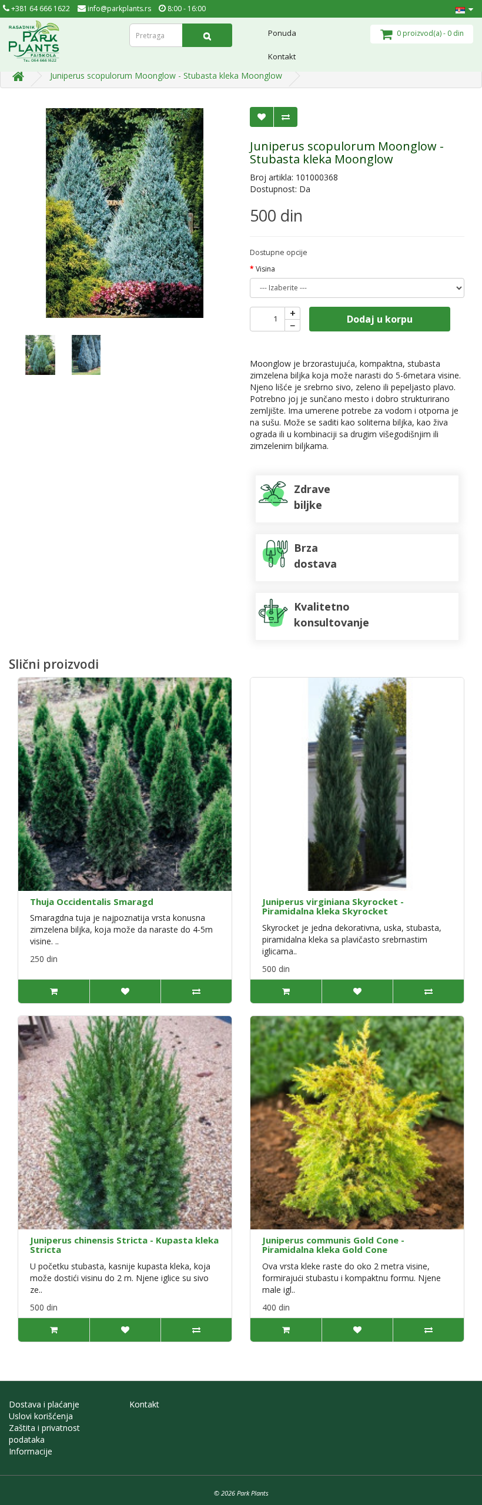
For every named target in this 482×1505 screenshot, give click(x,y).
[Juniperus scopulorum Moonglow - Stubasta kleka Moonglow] (125, 213)
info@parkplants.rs (118, 9)
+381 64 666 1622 (39, 9)
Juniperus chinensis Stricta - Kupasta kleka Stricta (124, 1245)
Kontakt (282, 56)
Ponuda (282, 33)
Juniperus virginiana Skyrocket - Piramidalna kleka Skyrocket (333, 906)
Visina (265, 269)
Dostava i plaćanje (44, 1404)
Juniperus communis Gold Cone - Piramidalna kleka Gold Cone (333, 1245)
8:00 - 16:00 (186, 9)
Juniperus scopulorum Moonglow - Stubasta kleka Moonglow (166, 75)
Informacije (30, 1451)
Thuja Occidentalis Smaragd (91, 901)
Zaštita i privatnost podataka (44, 1433)
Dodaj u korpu (380, 319)
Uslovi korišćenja (41, 1416)
